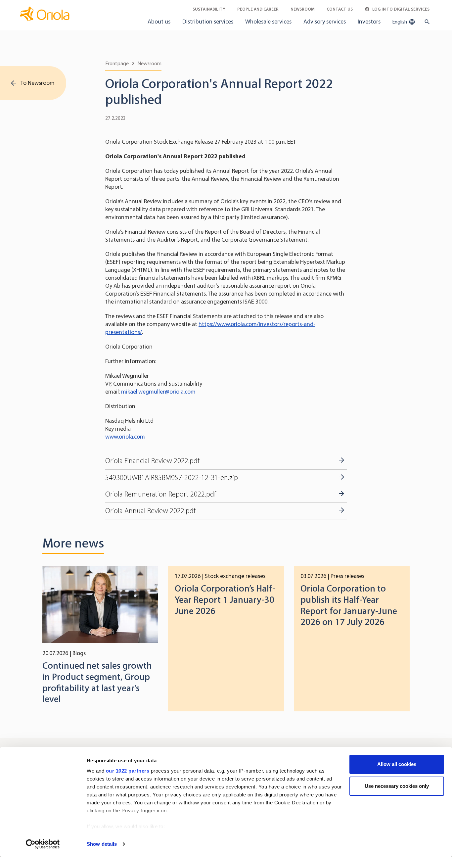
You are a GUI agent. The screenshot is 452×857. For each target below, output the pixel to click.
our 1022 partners (128, 771)
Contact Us (340, 9)
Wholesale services (268, 21)
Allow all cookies (396, 764)
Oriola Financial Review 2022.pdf (152, 460)
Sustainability (209, 9)
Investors (369, 21)
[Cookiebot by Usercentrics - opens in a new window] (43, 844)
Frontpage (117, 63)
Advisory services (324, 21)
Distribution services (207, 21)
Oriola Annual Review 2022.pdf (150, 510)
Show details (102, 844)
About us (159, 21)
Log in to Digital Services (400, 9)
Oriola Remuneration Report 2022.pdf (160, 494)
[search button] (425, 22)
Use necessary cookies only (397, 786)
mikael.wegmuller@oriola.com (158, 391)
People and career (258, 9)
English (400, 22)
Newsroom (303, 9)
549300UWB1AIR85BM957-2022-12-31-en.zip (171, 477)
